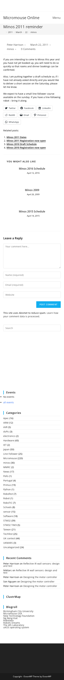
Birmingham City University (18, 611)
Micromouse (10, 458)
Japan (6, 449)
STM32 (7, 520)
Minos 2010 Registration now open (26, 147)
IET (5, 444)
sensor (7, 511)
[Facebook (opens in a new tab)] (29, 5)
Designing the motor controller (40, 577)
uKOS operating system (16, 627)
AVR (5, 427)
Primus (7, 485)
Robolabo (8, 620)
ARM (5, 422)
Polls (5, 476)
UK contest (9, 538)
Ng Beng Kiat (10, 618)
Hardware (8, 440)
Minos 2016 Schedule (32, 168)
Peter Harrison (15, 44)
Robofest (8, 493)
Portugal (7, 480)
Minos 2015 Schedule (32, 211)
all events (8, 402)
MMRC (7, 467)
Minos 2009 (32, 190)
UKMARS (8, 542)
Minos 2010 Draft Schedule (22, 144)
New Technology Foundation (18, 615)
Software (8, 516)
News (6, 471)
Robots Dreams (11, 622)
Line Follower (10, 453)
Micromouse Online (21, 17)
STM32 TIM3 (10, 525)
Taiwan (7, 529)
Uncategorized (11, 547)
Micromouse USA (12, 613)
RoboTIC (7, 502)
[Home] (4, 32)
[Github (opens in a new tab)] (34, 5)
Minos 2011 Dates (16, 137)
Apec (6, 418)
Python (7, 489)
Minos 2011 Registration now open (26, 140)
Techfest (8, 533)
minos (34, 32)
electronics (9, 436)
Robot (6, 498)
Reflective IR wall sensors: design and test (31, 564)
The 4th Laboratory (13, 625)
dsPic (6, 431)
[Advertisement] (28, 363)
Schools (7, 507)
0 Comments (28, 49)
